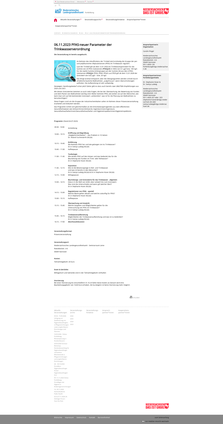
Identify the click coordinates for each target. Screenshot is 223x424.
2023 (81, 33)
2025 (71, 319)
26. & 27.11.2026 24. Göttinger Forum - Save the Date (60, 399)
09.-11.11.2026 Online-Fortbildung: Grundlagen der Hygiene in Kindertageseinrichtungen (62, 382)
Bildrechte (58, 417)
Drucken (136, 297)
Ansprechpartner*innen (136, 19)
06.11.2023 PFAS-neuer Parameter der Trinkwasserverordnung (105, 33)
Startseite (57, 33)
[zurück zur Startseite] (74, 11)
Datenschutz (81, 417)
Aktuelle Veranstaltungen (60, 311)
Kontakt (92, 417)
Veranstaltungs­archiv (76, 311)
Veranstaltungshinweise (115, 19)
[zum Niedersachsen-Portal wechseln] (156, 14)
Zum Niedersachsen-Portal (65, 2)
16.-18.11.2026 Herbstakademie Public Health (59, 391)
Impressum (69, 417)
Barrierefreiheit (104, 417)
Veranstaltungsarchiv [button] (93, 19)
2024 (71, 321)
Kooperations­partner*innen (124, 311)
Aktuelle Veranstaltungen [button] (70, 19)
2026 (71, 316)
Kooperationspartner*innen (66, 26)
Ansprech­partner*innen (108, 311)
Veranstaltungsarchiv (71, 33)
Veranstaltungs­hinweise (92, 311)
